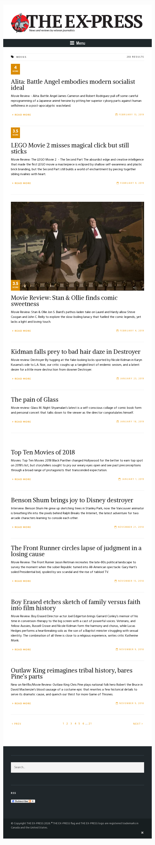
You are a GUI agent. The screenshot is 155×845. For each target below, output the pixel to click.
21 (90, 723)
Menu (80, 43)
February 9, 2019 (132, 183)
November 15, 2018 (131, 581)
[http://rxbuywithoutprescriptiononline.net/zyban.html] (77, 72)
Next (137, 724)
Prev (17, 724)
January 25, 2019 (132, 378)
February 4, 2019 (132, 331)
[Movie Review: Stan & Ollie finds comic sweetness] (77, 135)
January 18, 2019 (132, 422)
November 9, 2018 (131, 649)
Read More (23, 115)
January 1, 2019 (133, 479)
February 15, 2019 (131, 115)
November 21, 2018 (131, 527)
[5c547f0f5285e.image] (77, 246)
